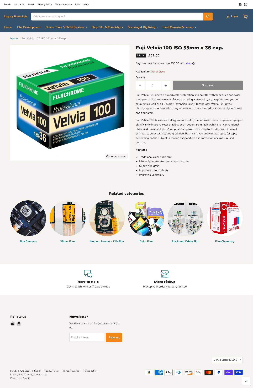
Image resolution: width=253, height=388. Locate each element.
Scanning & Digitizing (142, 27)
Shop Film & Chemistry (106, 27)
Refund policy (82, 4)
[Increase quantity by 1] (165, 85)
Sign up (114, 337)
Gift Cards (19, 4)
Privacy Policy (45, 4)
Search (31, 4)
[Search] (208, 16)
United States (226, 359)
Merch (7, 4)
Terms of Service (63, 4)
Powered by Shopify (20, 378)
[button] (232, 16)
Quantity (140, 77)
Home (8, 27)
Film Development (28, 27)
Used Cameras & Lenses (178, 27)
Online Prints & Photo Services (65, 27)
